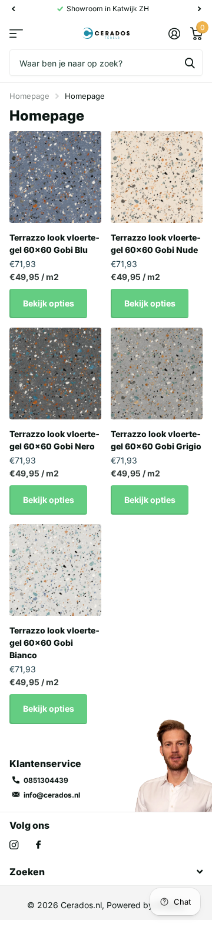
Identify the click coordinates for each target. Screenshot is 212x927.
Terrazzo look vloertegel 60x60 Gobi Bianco (54, 642)
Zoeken (190, 62)
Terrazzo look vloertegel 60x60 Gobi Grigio (156, 440)
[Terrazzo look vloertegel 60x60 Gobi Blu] (55, 177)
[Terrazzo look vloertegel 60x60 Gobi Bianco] (55, 570)
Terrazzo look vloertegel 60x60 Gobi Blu (54, 243)
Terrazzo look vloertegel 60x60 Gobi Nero (54, 440)
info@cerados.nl (52, 795)
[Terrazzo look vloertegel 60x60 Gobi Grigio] (157, 373)
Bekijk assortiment (16, 34)
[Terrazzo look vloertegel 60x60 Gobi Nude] (157, 177)
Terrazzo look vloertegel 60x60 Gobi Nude (156, 243)
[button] (13, 8)
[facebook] (38, 845)
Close (106, 872)
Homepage (29, 96)
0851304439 (46, 780)
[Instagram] (13, 845)
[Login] (174, 33)
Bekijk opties (48, 303)
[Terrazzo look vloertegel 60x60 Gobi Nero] (55, 373)
